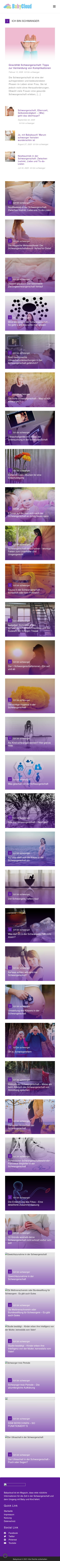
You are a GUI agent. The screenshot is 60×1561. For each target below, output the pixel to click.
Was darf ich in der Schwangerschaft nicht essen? (29, 935)
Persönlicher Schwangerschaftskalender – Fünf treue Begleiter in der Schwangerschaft (30, 1163)
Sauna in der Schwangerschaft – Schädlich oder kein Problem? (25, 591)
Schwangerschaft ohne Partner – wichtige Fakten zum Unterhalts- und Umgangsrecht (29, 551)
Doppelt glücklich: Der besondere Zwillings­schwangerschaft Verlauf (25, 285)
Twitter (11, 1536)
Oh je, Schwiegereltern (20, 1051)
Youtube (12, 1542)
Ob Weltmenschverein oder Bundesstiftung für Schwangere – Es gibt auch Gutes (29, 1312)
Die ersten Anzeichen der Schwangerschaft (21, 1127)
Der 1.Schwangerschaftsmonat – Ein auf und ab (29, 667)
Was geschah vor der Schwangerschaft (28, 783)
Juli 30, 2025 (23, 168)
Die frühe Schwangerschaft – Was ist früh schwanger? (29, 400)
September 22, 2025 (26, 119)
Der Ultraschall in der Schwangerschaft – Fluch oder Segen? (29, 1461)
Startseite (8, 1510)
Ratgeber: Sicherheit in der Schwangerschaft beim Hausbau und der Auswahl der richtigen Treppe (29, 627)
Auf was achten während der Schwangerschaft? (22, 973)
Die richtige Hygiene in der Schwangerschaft (22, 706)
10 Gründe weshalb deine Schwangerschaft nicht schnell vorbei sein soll (29, 1240)
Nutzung (8, 1517)
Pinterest (12, 1539)
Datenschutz (9, 1521)
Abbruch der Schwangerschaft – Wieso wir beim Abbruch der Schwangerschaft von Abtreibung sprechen (30, 1087)
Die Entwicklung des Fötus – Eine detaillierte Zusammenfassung (25, 1203)
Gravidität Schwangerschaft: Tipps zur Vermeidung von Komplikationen (30, 66)
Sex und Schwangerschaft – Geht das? (28, 822)
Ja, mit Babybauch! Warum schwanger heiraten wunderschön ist (32, 137)
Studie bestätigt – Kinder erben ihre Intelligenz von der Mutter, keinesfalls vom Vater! (29, 1348)
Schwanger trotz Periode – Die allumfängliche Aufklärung (24, 1386)
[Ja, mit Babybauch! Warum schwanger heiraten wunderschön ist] (10, 135)
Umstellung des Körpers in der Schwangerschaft (23, 1012)
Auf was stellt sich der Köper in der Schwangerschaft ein (26, 859)
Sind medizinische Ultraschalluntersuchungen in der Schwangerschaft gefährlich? (25, 360)
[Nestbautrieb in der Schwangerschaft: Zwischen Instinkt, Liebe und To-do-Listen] (10, 156)
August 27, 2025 (25, 144)
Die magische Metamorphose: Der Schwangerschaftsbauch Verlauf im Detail (29, 247)
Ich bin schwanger (31, 72)
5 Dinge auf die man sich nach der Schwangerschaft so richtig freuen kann (28, 515)
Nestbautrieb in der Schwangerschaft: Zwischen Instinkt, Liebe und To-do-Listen (32, 159)
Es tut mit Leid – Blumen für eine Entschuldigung (24, 476)
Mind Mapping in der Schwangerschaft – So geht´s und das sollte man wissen (29, 323)
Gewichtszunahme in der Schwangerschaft (21, 1277)
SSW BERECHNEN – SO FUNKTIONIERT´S (21, 1424)
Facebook (13, 1532)
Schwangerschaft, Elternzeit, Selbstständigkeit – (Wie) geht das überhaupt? (33, 113)
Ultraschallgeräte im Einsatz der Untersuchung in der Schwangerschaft (27, 438)
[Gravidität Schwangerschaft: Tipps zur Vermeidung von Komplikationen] (30, 43)
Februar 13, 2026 (16, 72)
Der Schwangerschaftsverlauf (23, 898)
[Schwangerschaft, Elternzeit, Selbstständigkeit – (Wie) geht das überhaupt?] (10, 110)
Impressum (9, 1514)
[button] (5, 1556)
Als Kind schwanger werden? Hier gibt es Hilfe (29, 744)
